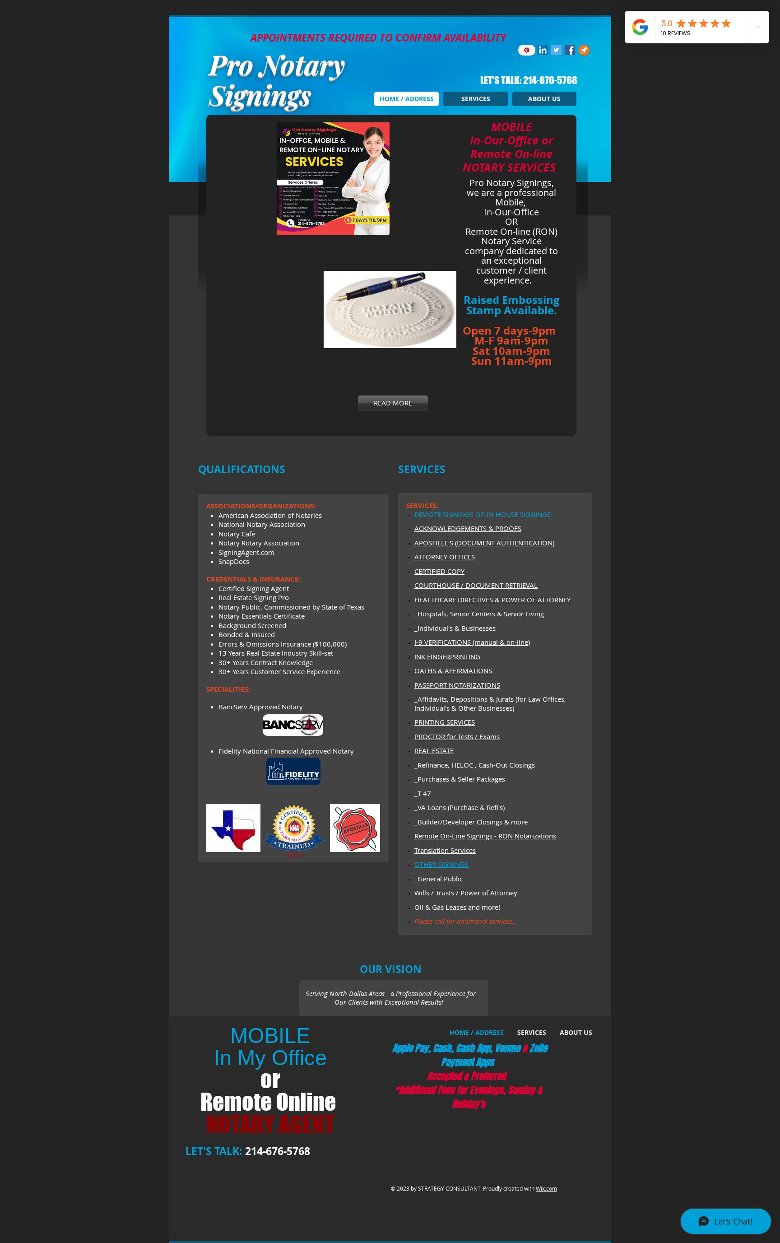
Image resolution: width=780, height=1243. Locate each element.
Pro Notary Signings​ (277, 79)
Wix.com (546, 1188)
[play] (430, 227)
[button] (339, 178)
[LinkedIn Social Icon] (543, 50)
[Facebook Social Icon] (570, 50)
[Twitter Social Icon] (556, 50)
